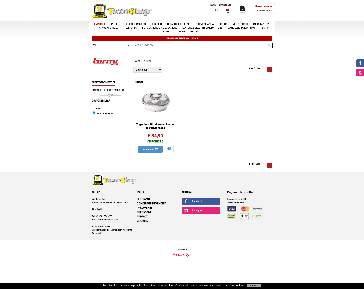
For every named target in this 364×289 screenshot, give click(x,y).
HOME (136, 61)
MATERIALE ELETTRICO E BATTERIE (202, 28)
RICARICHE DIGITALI (178, 24)
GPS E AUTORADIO (187, 32)
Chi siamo (143, 199)
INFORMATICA (261, 24)
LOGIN (213, 5)
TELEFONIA (130, 28)
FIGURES (157, 24)
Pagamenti (144, 208)
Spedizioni (144, 212)
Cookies (142, 221)
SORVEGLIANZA (205, 24)
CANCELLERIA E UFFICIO (241, 28)
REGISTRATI (225, 5)
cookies (169, 285)
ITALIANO (216, 13)
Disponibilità (101, 100)
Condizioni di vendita (151, 203)
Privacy (142, 216)
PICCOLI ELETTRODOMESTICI (108, 90)
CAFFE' (114, 24)
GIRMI (147, 61)
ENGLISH (227, 13)
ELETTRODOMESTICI (135, 24)
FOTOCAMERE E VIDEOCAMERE (159, 28)
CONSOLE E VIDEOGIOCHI (233, 24)
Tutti (99, 108)
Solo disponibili (105, 113)
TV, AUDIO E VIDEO (107, 28)
